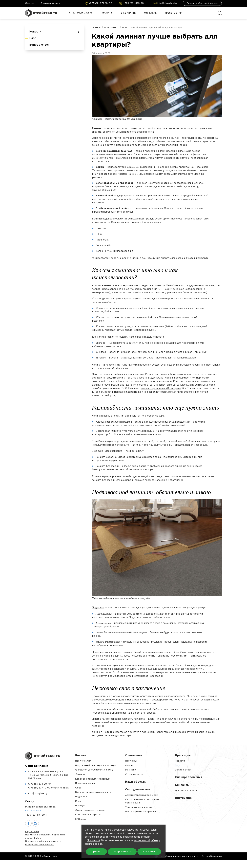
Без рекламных (122, 852)
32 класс (101, 352)
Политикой (93, 840)
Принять (96, 852)
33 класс (101, 358)
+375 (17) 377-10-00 (49, 788)
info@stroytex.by (38, 794)
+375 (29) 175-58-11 (36, 815)
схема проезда (33, 810)
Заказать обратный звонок (202, 3)
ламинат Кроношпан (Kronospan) (161, 388)
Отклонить (149, 852)
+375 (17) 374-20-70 (39, 784)
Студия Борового (211, 856)
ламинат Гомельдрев (152, 700)
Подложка (98, 608)
